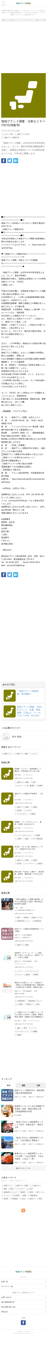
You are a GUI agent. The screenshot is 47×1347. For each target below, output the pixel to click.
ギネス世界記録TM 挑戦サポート (25, 910)
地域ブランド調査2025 (35, 1097)
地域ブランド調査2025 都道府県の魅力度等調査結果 (29, 1091)
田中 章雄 (16, 736)
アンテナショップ (20, 964)
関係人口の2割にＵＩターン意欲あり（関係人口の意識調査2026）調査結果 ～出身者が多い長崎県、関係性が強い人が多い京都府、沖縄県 (29, 985)
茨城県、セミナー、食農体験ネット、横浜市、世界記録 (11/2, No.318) (28, 770)
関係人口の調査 (19, 993)
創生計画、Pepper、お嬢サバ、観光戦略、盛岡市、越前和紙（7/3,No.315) (29, 873)
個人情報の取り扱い (8, 1307)
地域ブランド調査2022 (35, 1144)
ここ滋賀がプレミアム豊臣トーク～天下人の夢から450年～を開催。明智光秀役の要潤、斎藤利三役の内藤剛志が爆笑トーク (28, 1014)
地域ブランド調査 (20, 1097)
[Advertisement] (23, 48)
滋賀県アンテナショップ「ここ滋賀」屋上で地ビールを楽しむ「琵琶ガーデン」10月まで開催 (28, 955)
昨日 (8, 1085)
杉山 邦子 (17, 1021)
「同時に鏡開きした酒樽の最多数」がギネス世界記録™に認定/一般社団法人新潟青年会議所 (28, 901)
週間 (23, 1085)
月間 (38, 1085)
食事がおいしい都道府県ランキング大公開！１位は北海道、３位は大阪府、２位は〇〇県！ (28, 1156)
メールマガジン (28, 775)
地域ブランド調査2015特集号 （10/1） (28, 795)
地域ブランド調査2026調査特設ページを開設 (29, 930)
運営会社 (4, 1312)
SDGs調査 (17, 1115)
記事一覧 (4, 1282)
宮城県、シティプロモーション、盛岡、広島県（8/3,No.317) (27, 823)
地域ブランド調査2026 (22, 937)
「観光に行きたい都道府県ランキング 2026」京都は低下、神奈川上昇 (28, 1124)
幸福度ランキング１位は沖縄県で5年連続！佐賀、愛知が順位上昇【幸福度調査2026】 (29, 1109)
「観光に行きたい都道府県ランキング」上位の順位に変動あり (28, 1138)
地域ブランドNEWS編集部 (23, 935)
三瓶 (15, 908)
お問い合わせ (6, 1297)
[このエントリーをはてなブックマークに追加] (15, 160)
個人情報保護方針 (8, 1302)
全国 (21, 908)
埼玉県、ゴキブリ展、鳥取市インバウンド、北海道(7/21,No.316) (28, 848)
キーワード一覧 (7, 1286)
